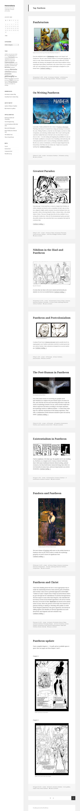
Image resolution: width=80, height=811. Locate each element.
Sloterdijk (44, 627)
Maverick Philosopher (10, 128)
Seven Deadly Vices (11, 83)
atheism (7, 55)
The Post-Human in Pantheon (51, 372)
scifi (5, 83)
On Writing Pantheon (46, 92)
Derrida (50, 234)
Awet (46, 77)
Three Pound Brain (9, 137)
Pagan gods (63, 625)
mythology (7, 69)
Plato (16, 76)
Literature (51, 77)
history (11, 64)
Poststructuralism (37, 234)
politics (6, 78)
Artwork (50, 622)
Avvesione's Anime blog (10, 94)
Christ (56, 624)
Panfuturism (41, 22)
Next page (73, 798)
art (5, 55)
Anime (16, 54)
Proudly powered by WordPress (40, 808)
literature (7, 67)
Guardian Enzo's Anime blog (11, 97)
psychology (7, 80)
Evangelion (57, 423)
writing (6, 85)
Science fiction (49, 425)
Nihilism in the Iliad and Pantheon (48, 251)
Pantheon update (43, 640)
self (7, 83)
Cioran (16, 57)
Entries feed (7, 148)
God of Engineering (9, 121)
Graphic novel (36, 788)
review (15, 80)
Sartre (6, 82)
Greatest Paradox (44, 171)
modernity (13, 67)
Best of (16, 55)
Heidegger (7, 64)
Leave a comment (62, 78)
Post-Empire (10, 78)
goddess (68, 787)
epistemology (12, 60)
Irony (14, 64)
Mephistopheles (56, 625)
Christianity (11, 57)
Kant (17, 64)
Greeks (56, 302)
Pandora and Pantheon (47, 493)
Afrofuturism (64, 77)
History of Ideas (50, 232)
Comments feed (8, 151)
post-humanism (41, 425)
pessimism (8, 74)
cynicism (7, 59)
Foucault (15, 62)
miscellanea (57, 232)
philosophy (9, 76)
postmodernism (16, 78)
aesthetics (6, 54)
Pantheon (14, 72)
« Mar (6, 35)
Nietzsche (13, 69)
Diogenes (35, 625)
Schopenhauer (12, 82)
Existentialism (9, 62)
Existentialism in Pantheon (50, 438)
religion (11, 80)
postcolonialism (36, 358)
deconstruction (36, 78)
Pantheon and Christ (45, 582)
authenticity (11, 55)
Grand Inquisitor (48, 625)
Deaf (10, 59)
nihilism (8, 72)
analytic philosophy (11, 54)
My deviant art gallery (10, 108)
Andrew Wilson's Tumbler (11, 106)
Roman (39, 627)
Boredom (6, 57)
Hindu (41, 788)
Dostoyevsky (41, 625)
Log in (6, 146)
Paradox (64, 234)
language (7, 65)
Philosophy (63, 232)
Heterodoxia (10, 5)
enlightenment (7, 60)
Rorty (18, 80)
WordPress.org (8, 153)
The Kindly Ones (8, 134)
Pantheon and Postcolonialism (51, 317)
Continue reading (46, 68)
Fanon (55, 357)
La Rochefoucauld (13, 65)
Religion (44, 234)
